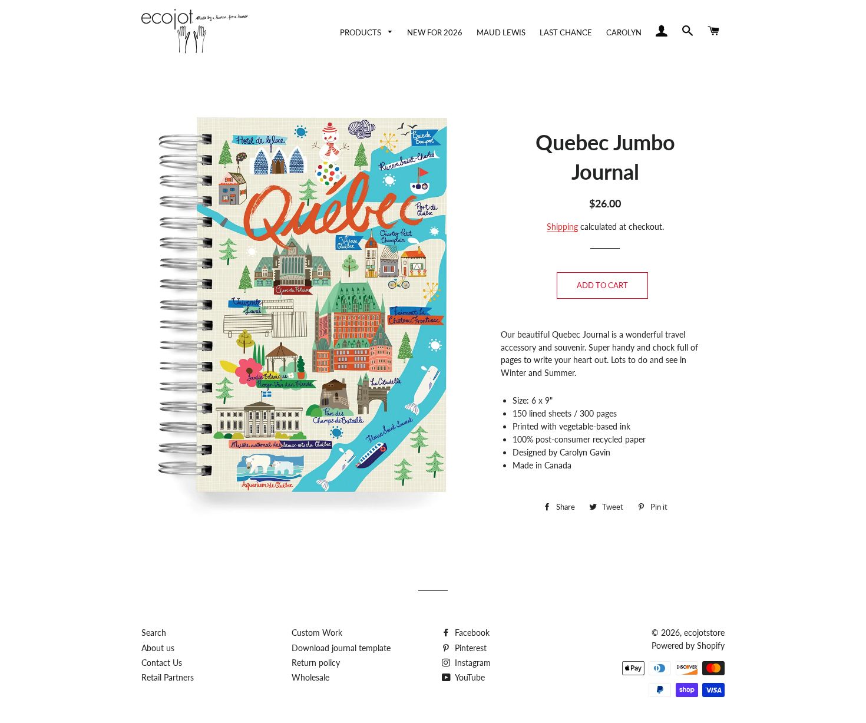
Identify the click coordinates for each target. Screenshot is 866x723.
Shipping (562, 227)
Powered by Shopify (688, 646)
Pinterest (469, 648)
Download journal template (341, 648)
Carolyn (624, 32)
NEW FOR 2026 (434, 32)
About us (157, 648)
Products (361, 32)
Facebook (471, 633)
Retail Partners (167, 677)
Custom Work (317, 633)
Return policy (316, 663)
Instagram (471, 663)
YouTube (469, 677)
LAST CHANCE (566, 32)
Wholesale (310, 677)
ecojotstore (704, 633)
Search (153, 633)
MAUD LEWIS (501, 32)
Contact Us (161, 663)
